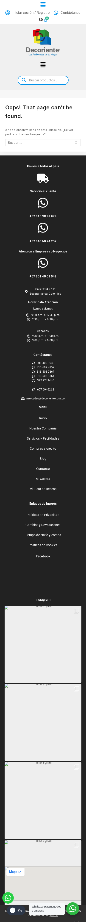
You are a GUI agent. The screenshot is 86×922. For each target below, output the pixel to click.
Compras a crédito (43, 448)
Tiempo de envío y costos (43, 535)
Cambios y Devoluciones (42, 525)
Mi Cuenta (43, 479)
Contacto (43, 469)
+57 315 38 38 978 (43, 216)
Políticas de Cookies (43, 545)
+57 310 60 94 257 (43, 241)
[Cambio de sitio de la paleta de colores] (16, 910)
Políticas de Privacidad (43, 515)
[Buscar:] (43, 142)
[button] (42, 5)
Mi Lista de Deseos (43, 489)
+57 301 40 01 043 (43, 276)
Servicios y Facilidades (43, 438)
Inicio (43, 418)
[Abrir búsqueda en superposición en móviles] (43, 80)
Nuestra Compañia (43, 428)
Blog (43, 458)
